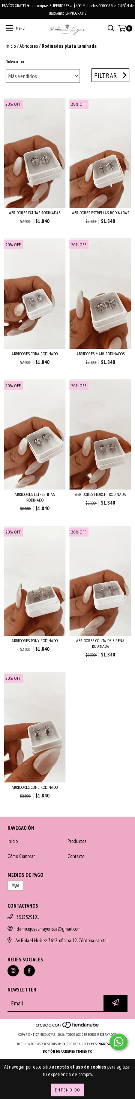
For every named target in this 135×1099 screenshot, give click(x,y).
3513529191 (27, 917)
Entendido (67, 1090)
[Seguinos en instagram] (13, 970)
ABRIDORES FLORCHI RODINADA (100, 494)
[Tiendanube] (67, 1027)
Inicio (11, 45)
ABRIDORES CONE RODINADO (35, 787)
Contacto (76, 856)
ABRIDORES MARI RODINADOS (100, 353)
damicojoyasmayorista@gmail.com (48, 928)
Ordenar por (15, 61)
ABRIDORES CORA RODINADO (35, 353)
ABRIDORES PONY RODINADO (35, 640)
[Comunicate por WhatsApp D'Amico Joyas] (119, 1042)
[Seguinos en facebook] (29, 970)
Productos (77, 841)
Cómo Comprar (21, 856)
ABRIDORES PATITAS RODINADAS (34, 212)
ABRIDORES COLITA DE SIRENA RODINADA (100, 643)
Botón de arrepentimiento (68, 1051)
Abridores (29, 45)
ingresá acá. (108, 1043)
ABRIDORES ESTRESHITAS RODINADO (35, 497)
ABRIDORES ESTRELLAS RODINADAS (100, 212)
